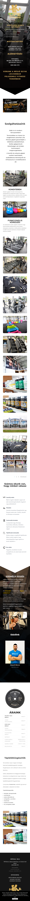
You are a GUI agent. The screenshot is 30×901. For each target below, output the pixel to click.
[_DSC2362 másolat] (15, 372)
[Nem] (28, 896)
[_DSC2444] (15, 253)
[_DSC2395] (15, 392)
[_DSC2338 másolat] (15, 332)
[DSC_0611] (15, 352)
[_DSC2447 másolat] (15, 313)
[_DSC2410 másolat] (15, 293)
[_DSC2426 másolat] (15, 432)
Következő (23, 476)
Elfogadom (15, 898)
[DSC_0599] (15, 273)
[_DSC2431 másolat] (15, 472)
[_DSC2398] (15, 412)
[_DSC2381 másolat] (15, 452)
